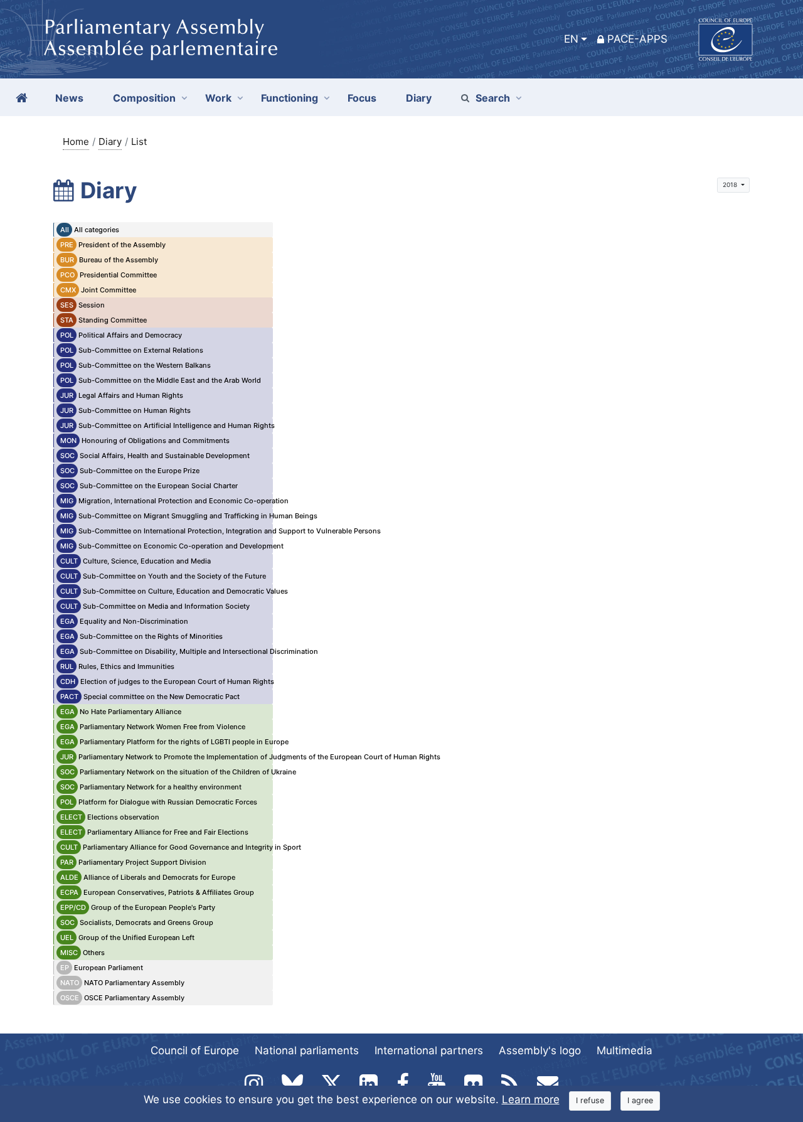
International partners (429, 1050)
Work (218, 98)
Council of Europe (195, 1050)
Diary (110, 141)
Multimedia (624, 1050)
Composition (144, 98)
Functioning (289, 98)
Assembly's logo (540, 1050)
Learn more (531, 1099)
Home (76, 141)
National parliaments (307, 1050)
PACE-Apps (637, 39)
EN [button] (571, 39)
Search (493, 98)
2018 (731, 184)
